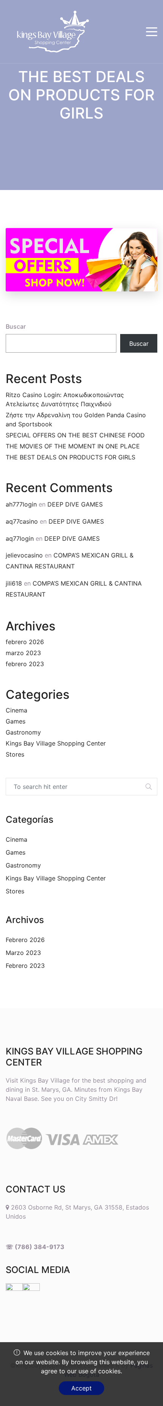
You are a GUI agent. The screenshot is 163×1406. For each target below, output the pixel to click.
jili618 (14, 583)
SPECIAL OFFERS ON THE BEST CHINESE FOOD (75, 435)
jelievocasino (24, 555)
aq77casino (22, 521)
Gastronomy (23, 732)
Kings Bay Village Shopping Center (56, 743)
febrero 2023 (25, 664)
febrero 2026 (25, 642)
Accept (81, 1388)
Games (15, 721)
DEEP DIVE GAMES (75, 504)
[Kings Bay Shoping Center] (47, 31)
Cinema (16, 710)
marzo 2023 (23, 653)
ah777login (21, 504)
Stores (15, 754)
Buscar (16, 326)
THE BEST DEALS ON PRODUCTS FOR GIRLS (70, 457)
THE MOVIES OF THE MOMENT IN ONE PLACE (73, 446)
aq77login (20, 538)
